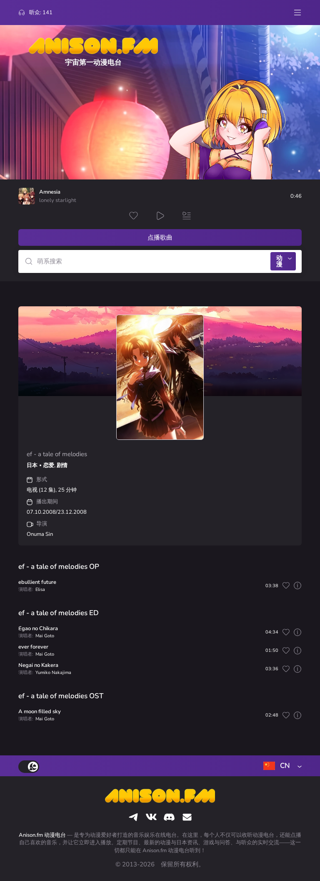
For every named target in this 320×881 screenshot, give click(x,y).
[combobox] (281, 766)
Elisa (40, 589)
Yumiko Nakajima (53, 672)
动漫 (279, 261)
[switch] (28, 766)
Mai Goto (44, 636)
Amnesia (49, 192)
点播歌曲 (160, 237)
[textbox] (281, 766)
